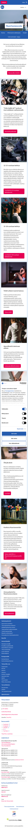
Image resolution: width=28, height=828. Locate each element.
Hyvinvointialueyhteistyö (7, 661)
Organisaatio (4, 666)
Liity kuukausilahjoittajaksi (8, 744)
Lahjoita (4, 2)
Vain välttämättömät (14, 443)
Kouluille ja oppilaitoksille (7, 645)
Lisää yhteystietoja (6, 711)
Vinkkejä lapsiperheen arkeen (8, 627)
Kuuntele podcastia (10, 131)
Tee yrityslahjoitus (6, 745)
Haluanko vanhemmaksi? (7, 633)
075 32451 (5, 708)
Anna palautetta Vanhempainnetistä (9, 635)
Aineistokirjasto (5, 653)
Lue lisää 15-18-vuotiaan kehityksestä (12, 255)
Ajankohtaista (5, 694)
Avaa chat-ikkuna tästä (7, 801)
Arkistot (3, 670)
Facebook (5, 724)
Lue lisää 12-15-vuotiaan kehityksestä (12, 191)
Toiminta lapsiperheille (6, 631)
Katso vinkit (8, 312)
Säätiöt (3, 678)
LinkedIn (5, 727)
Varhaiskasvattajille (5, 643)
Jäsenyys (3, 672)
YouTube (5, 731)
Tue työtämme (5, 685)
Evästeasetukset (14, 808)
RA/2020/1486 (5, 772)
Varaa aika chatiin (14, 73)
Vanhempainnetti (6, 621)
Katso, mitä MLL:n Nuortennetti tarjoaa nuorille (13, 555)
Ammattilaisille (5, 641)
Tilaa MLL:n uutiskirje (6, 733)
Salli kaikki (14, 433)
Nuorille (3, 638)
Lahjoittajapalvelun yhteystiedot (9, 714)
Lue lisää (7, 493)
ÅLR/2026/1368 (5, 777)
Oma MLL (8, 717)
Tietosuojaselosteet (9, 806)
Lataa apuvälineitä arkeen (12, 366)
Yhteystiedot (4, 680)
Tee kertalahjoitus (6, 742)
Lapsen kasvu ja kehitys (6, 623)
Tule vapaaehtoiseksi (6, 691)
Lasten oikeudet (5, 651)
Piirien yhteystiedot (6, 682)
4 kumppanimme (9, 391)
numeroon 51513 (19, 759)
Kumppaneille (5, 656)
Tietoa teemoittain (5, 649)
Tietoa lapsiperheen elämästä (8, 625)
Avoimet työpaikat (5, 674)
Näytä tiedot (20, 428)
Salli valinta (14, 438)
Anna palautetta (9, 613)
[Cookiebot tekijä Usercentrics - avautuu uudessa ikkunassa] (20, 383)
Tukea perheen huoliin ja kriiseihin (9, 629)
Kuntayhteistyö (5, 659)
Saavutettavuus (20, 806)
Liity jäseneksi (4, 687)
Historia (3, 668)
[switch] (24, 413)
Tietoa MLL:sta (5, 664)
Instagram (5, 726)
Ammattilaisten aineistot (7, 647)
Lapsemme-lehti (5, 676)
